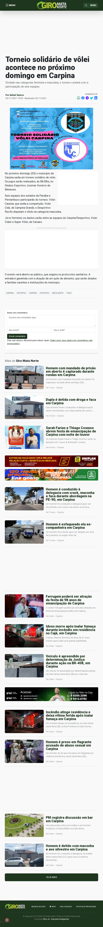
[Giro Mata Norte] (51, 5)
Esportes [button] (21, 293)
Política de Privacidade (86, 907)
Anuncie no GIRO (38, 907)
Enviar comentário (17, 336)
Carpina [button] (10, 293)
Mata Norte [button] (58, 293)
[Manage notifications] (7, 920)
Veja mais (51, 877)
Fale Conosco (66, 907)
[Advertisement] (51, 32)
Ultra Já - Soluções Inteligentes (56, 919)
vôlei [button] (69, 293)
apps (53, 907)
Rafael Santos (17, 95)
